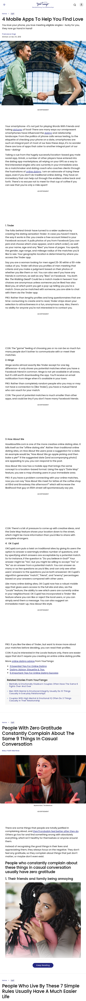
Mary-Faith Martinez (10, 751)
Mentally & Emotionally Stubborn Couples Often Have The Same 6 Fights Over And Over (43, 685)
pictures (17, 129)
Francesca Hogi (9, 34)
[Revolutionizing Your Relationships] (43, 4)
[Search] (74, 4)
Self (12, 14)
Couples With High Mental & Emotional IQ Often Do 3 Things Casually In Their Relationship (40, 699)
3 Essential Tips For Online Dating (28, 666)
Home (4, 14)
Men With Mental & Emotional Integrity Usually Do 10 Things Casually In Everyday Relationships (40, 692)
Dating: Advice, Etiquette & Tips (27, 669)
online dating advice (23, 661)
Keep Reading (43, 965)
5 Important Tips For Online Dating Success (34, 672)
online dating (33, 171)
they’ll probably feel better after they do (55, 831)
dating (48, 133)
